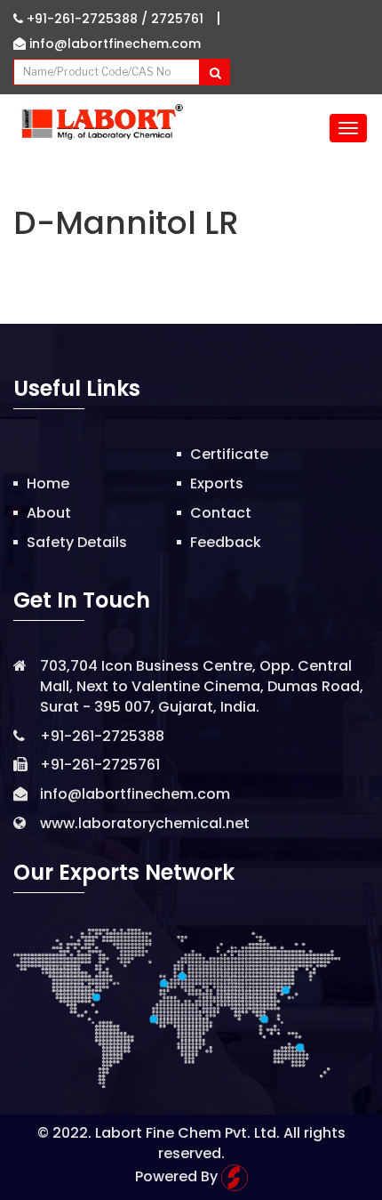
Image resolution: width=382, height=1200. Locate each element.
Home (48, 483)
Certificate (229, 454)
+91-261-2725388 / (87, 19)
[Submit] (214, 72)
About (49, 513)
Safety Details (77, 542)
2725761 (177, 19)
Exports (216, 483)
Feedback (225, 542)
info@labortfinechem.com (113, 43)
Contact (220, 513)
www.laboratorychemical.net (145, 823)
